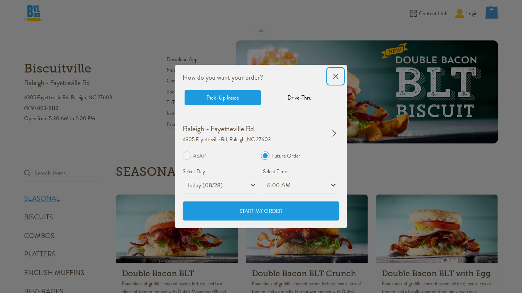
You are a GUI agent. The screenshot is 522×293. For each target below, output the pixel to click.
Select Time (275, 171)
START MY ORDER (261, 211)
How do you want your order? (223, 77)
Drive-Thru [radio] (299, 97)
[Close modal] (335, 76)
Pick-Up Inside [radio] (222, 97)
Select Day (194, 171)
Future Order (285, 155)
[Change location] (334, 133)
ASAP (199, 155)
